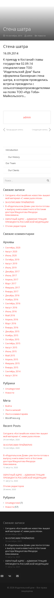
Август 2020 (11, 251)
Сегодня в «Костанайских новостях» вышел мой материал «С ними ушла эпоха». (27, 197)
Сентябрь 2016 (12, 303)
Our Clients (13, 170)
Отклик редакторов (15, 226)
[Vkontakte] (9, 576)
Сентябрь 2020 (12, 247)
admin (29, 35)
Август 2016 (11, 307)
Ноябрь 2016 (11, 299)
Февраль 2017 (12, 287)
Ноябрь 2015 (11, 335)
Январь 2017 (11, 291)
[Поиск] (48, 180)
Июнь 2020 (11, 255)
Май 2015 (10, 355)
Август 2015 (11, 347)
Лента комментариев (16, 414)
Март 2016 (10, 323)
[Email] (17, 576)
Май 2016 (10, 315)
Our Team (11, 163)
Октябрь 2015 (12, 339)
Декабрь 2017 (12, 271)
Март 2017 (10, 283)
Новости (42, 35)
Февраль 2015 (12, 363)
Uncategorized (12, 388)
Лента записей (12, 410)
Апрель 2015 (11, 359)
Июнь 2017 (11, 275)
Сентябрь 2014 (12, 371)
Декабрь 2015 (12, 331)
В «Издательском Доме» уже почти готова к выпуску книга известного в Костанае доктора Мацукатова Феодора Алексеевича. (27, 210)
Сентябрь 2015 (12, 343)
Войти (8, 406)
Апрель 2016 (11, 319)
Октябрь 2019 (12, 259)
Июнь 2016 (11, 311)
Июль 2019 (11, 267)
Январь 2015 (11, 367)
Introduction (12, 150)
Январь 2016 (11, 327)
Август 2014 (11, 375)
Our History (14, 157)
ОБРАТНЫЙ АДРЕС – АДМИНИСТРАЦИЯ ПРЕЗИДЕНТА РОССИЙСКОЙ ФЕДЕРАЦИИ (26, 220)
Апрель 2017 (11, 279)
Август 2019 (11, 263)
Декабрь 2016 (12, 295)
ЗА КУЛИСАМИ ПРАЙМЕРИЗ (19, 202)
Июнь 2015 (11, 351)
